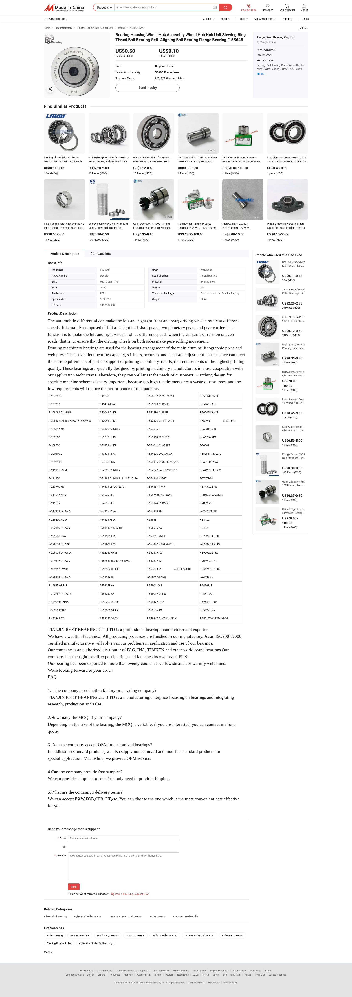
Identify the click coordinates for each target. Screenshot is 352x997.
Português (115, 974)
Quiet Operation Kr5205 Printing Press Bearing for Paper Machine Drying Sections (293, 483)
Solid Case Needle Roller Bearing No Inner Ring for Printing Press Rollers (293, 428)
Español (102, 974)
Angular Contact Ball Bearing (126, 916)
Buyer (224, 19)
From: (62, 838)
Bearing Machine (79, 935)
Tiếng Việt (260, 974)
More (260, 73)
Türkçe (247, 974)
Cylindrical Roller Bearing (88, 916)
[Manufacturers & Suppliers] (64, 7)
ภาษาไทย (236, 974)
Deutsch (169, 974)
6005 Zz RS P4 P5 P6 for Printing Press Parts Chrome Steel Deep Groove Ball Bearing (293, 318)
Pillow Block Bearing (55, 916)
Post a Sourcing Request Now (130, 894)
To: (64, 847)
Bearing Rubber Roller (59, 943)
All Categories (57, 19)
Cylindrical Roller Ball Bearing (95, 943)
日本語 (216, 974)
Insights (269, 970)
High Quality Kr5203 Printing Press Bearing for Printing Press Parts (293, 346)
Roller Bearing (158, 916)
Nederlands (183, 974)
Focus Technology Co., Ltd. (152, 982)
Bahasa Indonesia (278, 974)
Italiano (158, 974)
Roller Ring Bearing (232, 935)
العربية (195, 974)
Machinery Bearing (107, 935)
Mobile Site (255, 970)
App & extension (263, 19)
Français (128, 974)
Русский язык (143, 974)
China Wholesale (161, 970)
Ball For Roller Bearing (164, 935)
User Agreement (196, 982)
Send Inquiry (147, 88)
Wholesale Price (181, 970)
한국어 (205, 974)
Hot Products (86, 970)
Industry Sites (199, 970)
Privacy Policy (230, 982)
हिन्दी (225, 974)
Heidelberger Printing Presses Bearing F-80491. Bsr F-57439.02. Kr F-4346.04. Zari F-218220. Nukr (293, 373)
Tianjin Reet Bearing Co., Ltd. (276, 37)
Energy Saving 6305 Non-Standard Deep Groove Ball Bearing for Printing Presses (293, 456)
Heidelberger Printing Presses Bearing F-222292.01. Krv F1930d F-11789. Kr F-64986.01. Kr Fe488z (293, 511)
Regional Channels (219, 970)
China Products (104, 970)
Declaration (214, 982)
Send (74, 886)
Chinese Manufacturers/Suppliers (132, 970)
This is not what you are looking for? (88, 894)
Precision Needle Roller (186, 916)
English (90, 974)
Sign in (304, 9)
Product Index (239, 970)
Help (242, 19)
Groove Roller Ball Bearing (199, 935)
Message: (60, 855)
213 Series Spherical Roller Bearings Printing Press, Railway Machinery (293, 291)
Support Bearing (135, 935)
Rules (305, 19)
